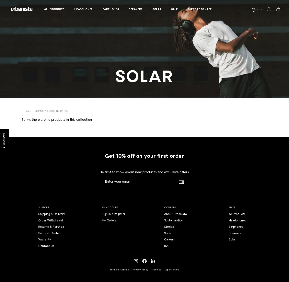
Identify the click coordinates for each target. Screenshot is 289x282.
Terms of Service (119, 270)
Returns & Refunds (51, 227)
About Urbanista (175, 214)
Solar (157, 9)
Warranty (44, 239)
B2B (167, 246)
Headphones (83, 9)
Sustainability (173, 220)
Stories (169, 227)
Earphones (111, 9)
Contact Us (46, 246)
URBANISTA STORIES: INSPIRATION (51, 111)
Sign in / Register (113, 214)
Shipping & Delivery (51, 214)
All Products (54, 9)
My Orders (109, 220)
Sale (174, 9)
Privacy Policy (140, 270)
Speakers (136, 9)
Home (28, 111)
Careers (169, 239)
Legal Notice (172, 270)
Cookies (156, 270)
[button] (4, 141)
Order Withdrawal (50, 220)
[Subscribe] (181, 182)
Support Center (200, 9)
